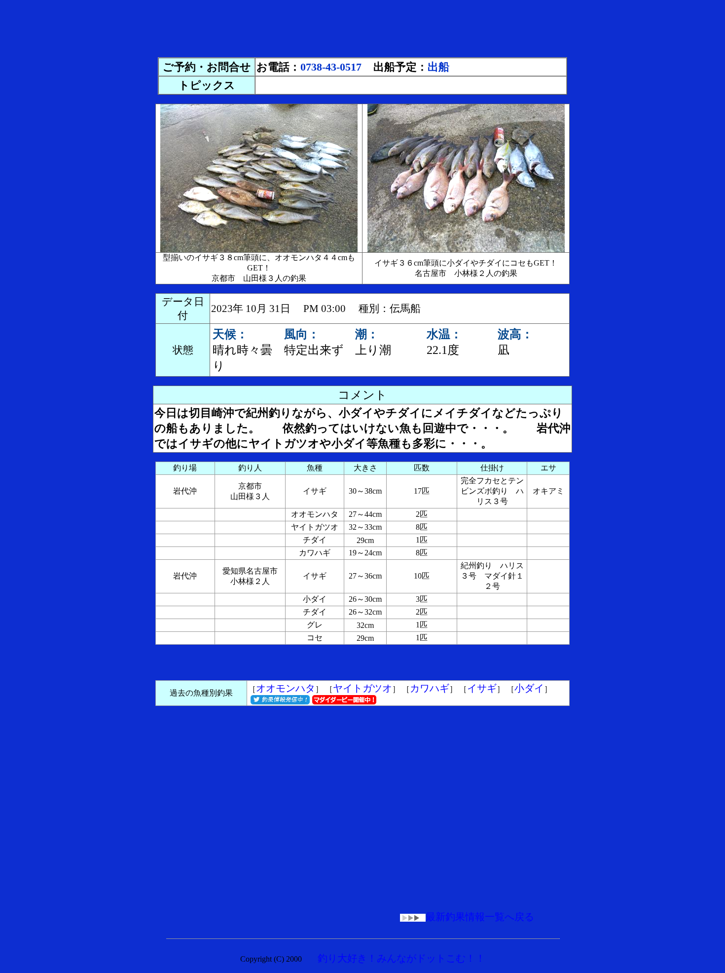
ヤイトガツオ (362, 688)
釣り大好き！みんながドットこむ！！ (401, 958)
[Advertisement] (362, 26)
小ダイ (529, 688)
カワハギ (429, 688)
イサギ (482, 688)
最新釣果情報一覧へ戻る (480, 916)
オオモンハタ (285, 688)
